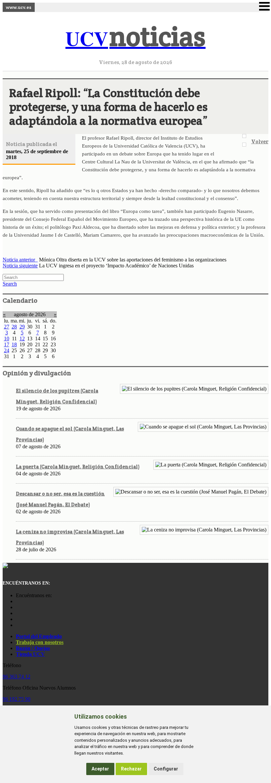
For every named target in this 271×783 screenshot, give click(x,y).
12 (22, 338)
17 (6, 344)
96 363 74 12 (16, 676)
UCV (135, 38)
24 (6, 350)
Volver (259, 141)
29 (22, 326)
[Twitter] (17, 619)
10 (6, 338)
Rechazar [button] (131, 768)
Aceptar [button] (100, 768)
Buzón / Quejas (33, 648)
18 (14, 344)
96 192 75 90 (16, 699)
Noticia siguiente (20, 265)
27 (6, 326)
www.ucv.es (18, 7)
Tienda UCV (30, 654)
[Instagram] (17, 601)
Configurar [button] (166, 768)
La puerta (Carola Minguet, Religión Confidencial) (77, 466)
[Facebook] (17, 607)
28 (14, 326)
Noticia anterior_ (20, 259)
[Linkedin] (17, 625)
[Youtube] (17, 613)
